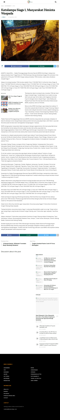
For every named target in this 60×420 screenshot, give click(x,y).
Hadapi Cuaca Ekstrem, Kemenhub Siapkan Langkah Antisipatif (14, 110)
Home (2, 6)
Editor (3, 17)
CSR (5, 370)
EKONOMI (6, 372)
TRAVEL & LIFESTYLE (36, 378)
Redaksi (6, 391)
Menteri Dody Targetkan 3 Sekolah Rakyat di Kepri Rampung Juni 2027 (50, 273)
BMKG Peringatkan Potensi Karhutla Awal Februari (15, 103)
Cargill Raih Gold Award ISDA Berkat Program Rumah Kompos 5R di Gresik (49, 338)
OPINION (33, 372)
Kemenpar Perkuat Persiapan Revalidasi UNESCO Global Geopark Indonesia (49, 344)
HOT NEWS (6, 376)
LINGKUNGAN (34, 370)
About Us (6, 389)
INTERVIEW (6, 378)
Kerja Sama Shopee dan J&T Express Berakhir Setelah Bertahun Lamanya (48, 332)
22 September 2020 (12, 17)
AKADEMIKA (7, 367)
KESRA (14, 6)
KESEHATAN (7, 380)
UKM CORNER (34, 380)
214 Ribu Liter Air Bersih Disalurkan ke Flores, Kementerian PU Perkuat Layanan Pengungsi (50, 260)
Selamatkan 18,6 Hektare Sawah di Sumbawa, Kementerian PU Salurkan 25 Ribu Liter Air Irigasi (51, 287)
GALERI (5, 374)
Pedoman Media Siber (9, 395)
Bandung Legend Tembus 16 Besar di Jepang (50, 279)
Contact (6, 397)
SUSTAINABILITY (8, 6)
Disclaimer (6, 393)
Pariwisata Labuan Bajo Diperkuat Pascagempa (49, 266)
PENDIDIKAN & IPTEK (36, 374)
